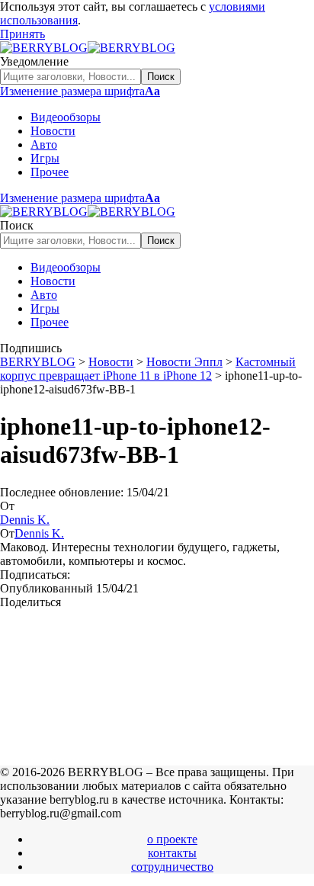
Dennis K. (25, 519)
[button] (22, 33)
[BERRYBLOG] (87, 47)
